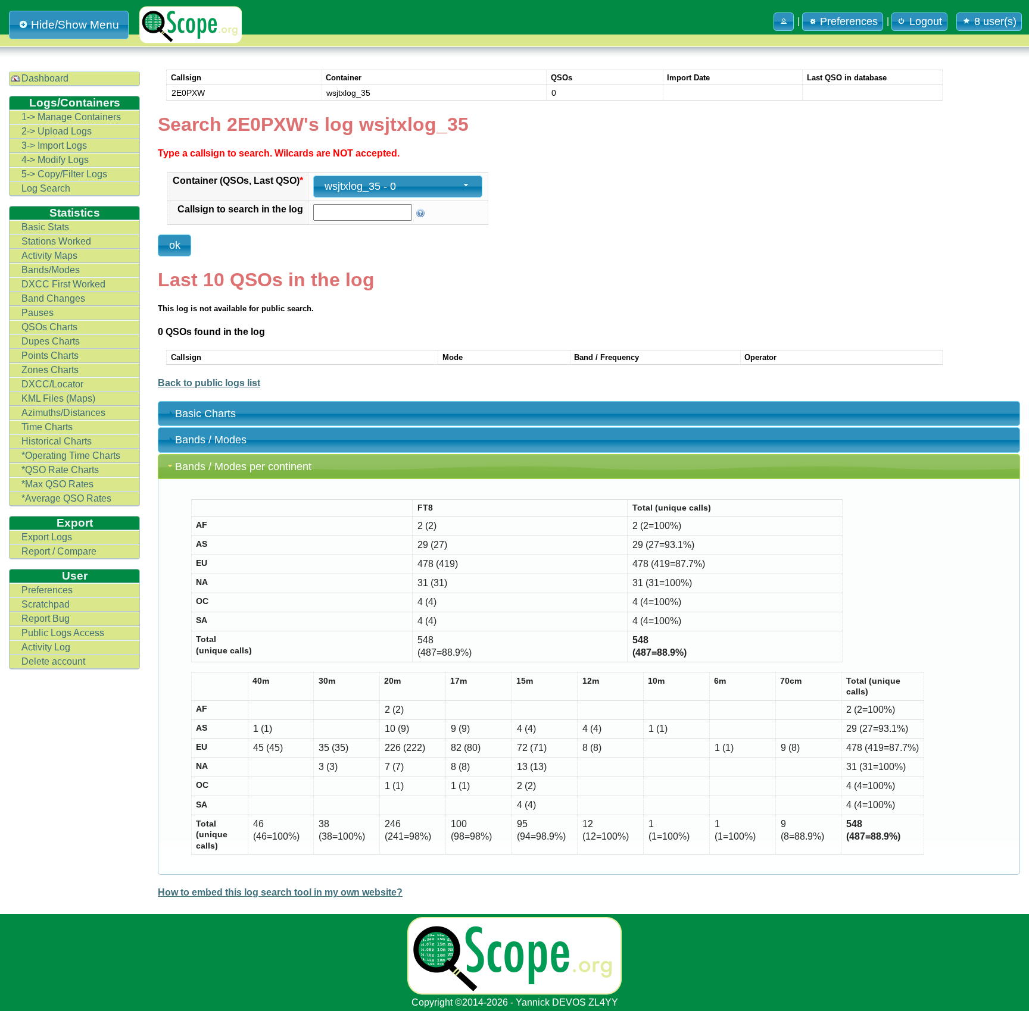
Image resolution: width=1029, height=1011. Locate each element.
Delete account (53, 661)
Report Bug (45, 619)
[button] (784, 21)
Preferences (47, 590)
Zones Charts (50, 370)
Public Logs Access (62, 633)
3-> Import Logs (54, 145)
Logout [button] (925, 21)
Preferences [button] (849, 21)
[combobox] (397, 187)
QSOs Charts (49, 327)
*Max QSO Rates (57, 484)
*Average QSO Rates (66, 498)
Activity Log (45, 647)
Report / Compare (58, 551)
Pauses (37, 313)
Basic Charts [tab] (205, 414)
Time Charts (47, 427)
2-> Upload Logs (56, 131)
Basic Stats (45, 227)
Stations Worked (56, 241)
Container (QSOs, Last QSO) (238, 181)
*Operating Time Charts (70, 455)
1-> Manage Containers (71, 117)
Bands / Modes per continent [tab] (243, 466)
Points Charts (50, 355)
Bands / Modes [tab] (211, 440)
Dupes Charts (50, 341)
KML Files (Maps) (58, 398)
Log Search (45, 188)
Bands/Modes (50, 270)
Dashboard (44, 78)
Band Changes (53, 298)
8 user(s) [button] (995, 21)
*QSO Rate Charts (60, 470)
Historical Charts (56, 441)
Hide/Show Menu (75, 24)
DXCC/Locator (52, 384)
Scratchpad (45, 604)
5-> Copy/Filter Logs (64, 174)
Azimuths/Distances (63, 413)
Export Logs (46, 537)
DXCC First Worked (63, 284)
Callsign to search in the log (240, 209)
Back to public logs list (209, 383)
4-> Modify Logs (55, 160)
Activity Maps (49, 256)
